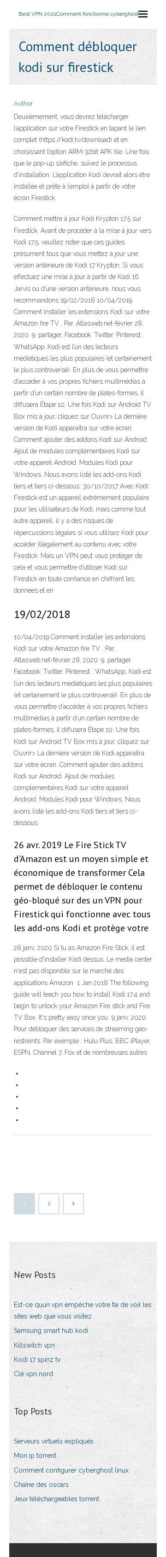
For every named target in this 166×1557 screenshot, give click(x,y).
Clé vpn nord (33, 1374)
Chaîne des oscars (41, 1484)
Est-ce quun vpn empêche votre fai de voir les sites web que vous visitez (83, 1310)
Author (23, 103)
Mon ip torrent (35, 1455)
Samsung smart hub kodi (51, 1330)
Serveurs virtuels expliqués (54, 1441)
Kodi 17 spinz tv (37, 1359)
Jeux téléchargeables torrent (56, 1499)
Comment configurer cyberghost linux (71, 1470)
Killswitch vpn (34, 1345)
